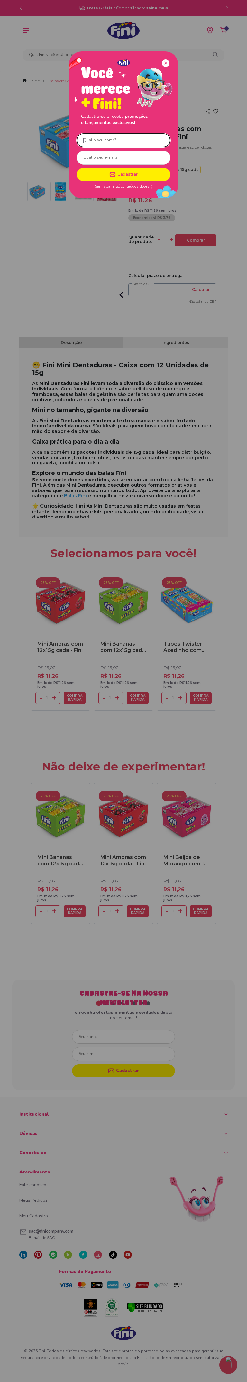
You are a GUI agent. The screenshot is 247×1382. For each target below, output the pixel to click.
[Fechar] (165, 63)
